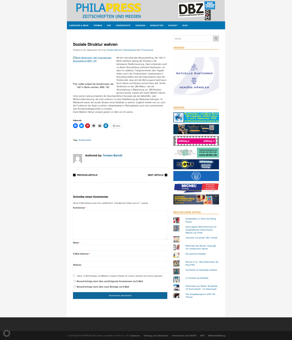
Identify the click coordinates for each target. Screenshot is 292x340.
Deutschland (130, 49)
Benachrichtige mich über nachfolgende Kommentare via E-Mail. (110, 281)
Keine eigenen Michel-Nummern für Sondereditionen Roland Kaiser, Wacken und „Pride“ (201, 229)
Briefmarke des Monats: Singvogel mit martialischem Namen (201, 247)
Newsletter (156, 25)
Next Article (155, 174)
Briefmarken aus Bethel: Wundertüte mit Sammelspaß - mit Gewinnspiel (201, 287)
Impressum (135, 336)
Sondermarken (84, 139)
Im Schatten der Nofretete (197, 277)
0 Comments (147, 49)
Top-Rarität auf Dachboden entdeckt (201, 269)
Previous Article (87, 174)
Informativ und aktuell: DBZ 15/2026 (201, 237)
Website (77, 264)
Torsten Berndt (114, 49)
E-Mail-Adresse (81, 253)
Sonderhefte (123, 25)
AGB (202, 336)
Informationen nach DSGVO (184, 336)
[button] (6, 333)
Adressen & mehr (79, 25)
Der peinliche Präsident (196, 253)
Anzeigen (140, 25)
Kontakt (172, 25)
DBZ (109, 25)
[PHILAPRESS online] (146, 10)
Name (76, 242)
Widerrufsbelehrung (216, 336)
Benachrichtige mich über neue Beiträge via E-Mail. (103, 286)
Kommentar (79, 207)
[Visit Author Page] (77, 158)
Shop (185, 25)
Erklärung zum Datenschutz (156, 336)
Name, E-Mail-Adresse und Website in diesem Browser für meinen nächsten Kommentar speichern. (120, 275)
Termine (97, 25)
